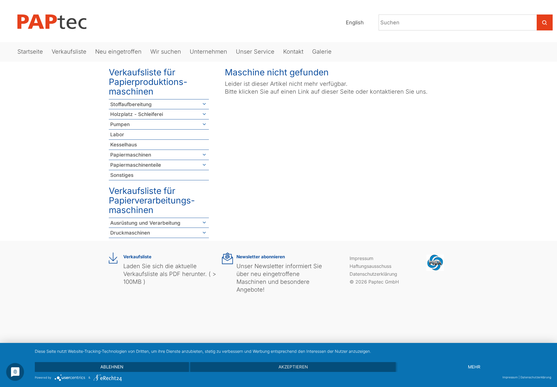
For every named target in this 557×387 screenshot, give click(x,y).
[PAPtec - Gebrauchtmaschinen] (56, 21)
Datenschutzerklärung (373, 274)
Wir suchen (165, 51)
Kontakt (293, 51)
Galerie (322, 51)
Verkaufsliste (69, 51)
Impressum (361, 258)
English (355, 22)
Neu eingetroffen (118, 51)
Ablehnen (111, 367)
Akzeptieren (293, 367)
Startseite (30, 51)
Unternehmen (208, 51)
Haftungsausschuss (370, 266)
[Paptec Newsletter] (227, 258)
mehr (474, 367)
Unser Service (255, 51)
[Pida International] (435, 262)
